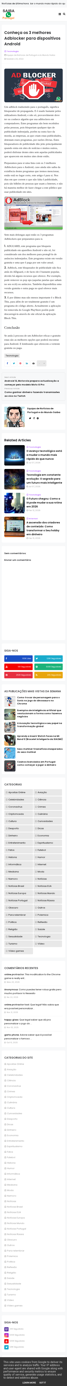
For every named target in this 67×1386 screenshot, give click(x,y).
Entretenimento (15, 1141)
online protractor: (14, 974)
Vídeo (10, 1300)
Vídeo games (15, 1305)
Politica (11, 1261)
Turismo (11, 1294)
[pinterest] (7, 675)
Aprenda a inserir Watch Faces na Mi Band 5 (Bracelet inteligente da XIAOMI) (40, 738)
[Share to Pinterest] (20, 363)
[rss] (37, 675)
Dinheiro (11, 1130)
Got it (42, 1382)
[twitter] (37, 658)
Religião (11, 1272)
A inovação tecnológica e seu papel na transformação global (39, 725)
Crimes (11, 1091)
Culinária (12, 1102)
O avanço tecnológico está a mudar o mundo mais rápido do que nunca (44, 455)
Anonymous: (11, 989)
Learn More (29, 1382)
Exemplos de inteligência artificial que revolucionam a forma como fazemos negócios (39, 713)
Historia (11, 1162)
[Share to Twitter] (14, 363)
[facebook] (7, 658)
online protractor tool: (17, 1004)
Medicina (12, 1184)
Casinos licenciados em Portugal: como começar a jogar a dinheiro (36, 763)
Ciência (11, 1080)
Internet (11, 1179)
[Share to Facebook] (7, 363)
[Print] (33, 363)
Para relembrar (15, 1250)
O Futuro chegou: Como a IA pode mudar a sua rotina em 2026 (44, 502)
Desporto (12, 1119)
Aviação (11, 1069)
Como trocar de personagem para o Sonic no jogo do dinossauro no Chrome (38, 700)
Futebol (11, 1157)
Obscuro (12, 1239)
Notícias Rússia (15, 1234)
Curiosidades (14, 1113)
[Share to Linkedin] (27, 363)
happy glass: (11, 1019)
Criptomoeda (14, 1097)
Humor (11, 1168)
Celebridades (15, 1075)
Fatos (10, 1151)
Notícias (11, 1201)
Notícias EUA (14, 1212)
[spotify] (37, 666)
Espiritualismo (15, 1146)
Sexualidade (14, 1283)
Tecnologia (13, 1289)
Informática (13, 1173)
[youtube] (7, 666)
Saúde (10, 1278)
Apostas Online (15, 1064)
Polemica (12, 1256)
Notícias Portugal (16, 1228)
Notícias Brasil (15, 1206)
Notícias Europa (16, 1217)
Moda (10, 1190)
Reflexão (12, 1267)
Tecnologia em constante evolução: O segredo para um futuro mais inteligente (44, 478)
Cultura (11, 1108)
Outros (11, 1245)
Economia (12, 1135)
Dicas (10, 1124)
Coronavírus (14, 1086)
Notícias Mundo (15, 1223)
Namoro (11, 1195)
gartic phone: (11, 1034)
